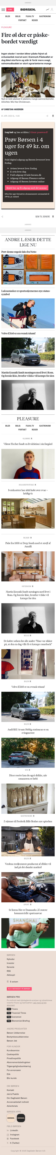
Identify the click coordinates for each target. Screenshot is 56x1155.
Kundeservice (13, 1050)
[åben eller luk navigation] (3, 9)
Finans (12, 1009)
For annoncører (14, 1070)
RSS (9, 971)
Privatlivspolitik (14, 1058)
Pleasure (6, 27)
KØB (10, 9)
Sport (26, 904)
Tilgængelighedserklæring (19, 1066)
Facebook (14, 1138)
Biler (7, 16)
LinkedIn (14, 1130)
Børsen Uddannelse (16, 1033)
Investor (10, 963)
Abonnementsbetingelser (18, 1062)
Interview (26, 586)
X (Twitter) (14, 1143)
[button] (52, 9)
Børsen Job (12, 1040)
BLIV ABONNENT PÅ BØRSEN (19, 989)
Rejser (35, 20)
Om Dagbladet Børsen (17, 1098)
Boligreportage (26, 485)
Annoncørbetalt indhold (18, 1102)
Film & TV (30, 16)
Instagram (14, 1134)
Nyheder (11, 959)
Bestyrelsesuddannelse (18, 1036)
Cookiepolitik (13, 1054)
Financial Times (16, 1013)
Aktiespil (11, 975)
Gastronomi (45, 16)
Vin (26, 770)
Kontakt (10, 1090)
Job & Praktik (13, 1094)
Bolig (17, 16)
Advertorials (12, 1106)
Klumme (26, 438)
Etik (8, 1074)
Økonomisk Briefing (18, 1021)
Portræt (22, 20)
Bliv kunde (12, 1078)
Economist (14, 1017)
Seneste (10, 967)
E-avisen (14, 981)
